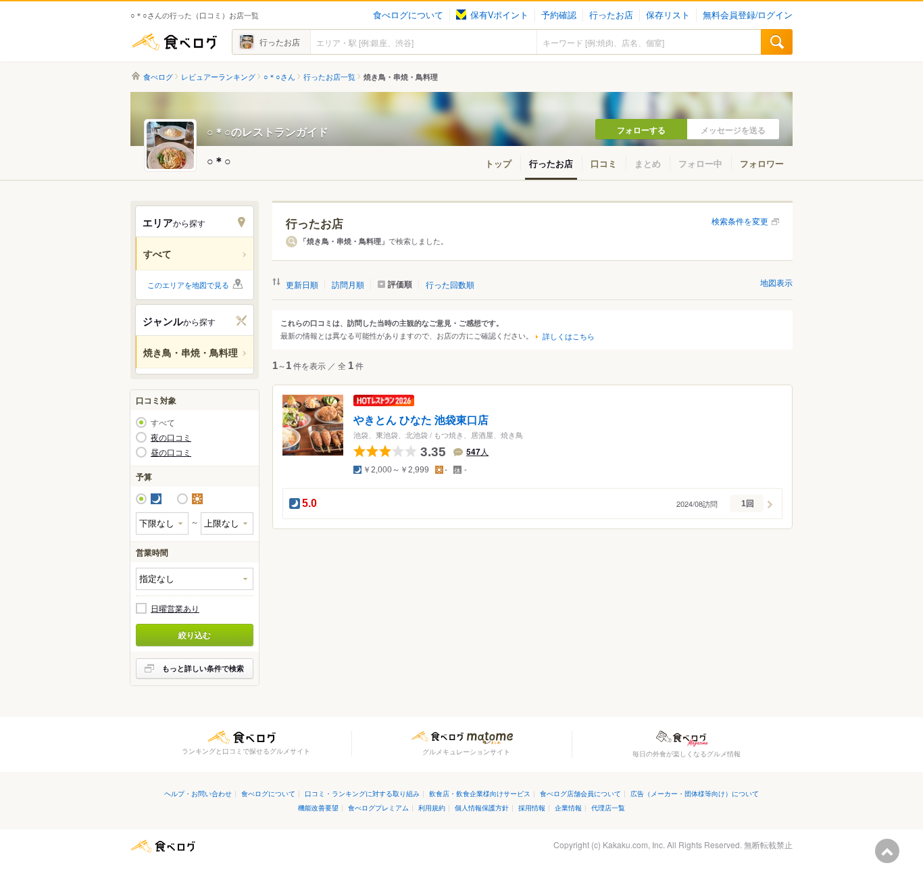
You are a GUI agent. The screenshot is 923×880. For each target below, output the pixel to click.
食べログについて (408, 15)
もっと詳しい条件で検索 (203, 668)
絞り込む (194, 635)
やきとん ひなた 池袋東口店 (421, 420)
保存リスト (668, 15)
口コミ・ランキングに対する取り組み (362, 793)
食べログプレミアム (378, 807)
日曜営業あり (175, 608)
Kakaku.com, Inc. (634, 844)
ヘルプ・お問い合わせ (198, 793)
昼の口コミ (171, 452)
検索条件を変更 (740, 220)
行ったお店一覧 (329, 77)
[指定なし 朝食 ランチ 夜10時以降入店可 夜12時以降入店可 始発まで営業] (194, 579)
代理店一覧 (608, 807)
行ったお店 (611, 15)
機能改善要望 (318, 807)
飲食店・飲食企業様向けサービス (479, 793)
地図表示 (776, 282)
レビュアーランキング (218, 77)
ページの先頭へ (887, 851)
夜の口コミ (171, 437)
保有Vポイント (499, 15)
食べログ (174, 42)
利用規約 (431, 807)
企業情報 (568, 807)
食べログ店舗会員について (580, 793)
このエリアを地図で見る (188, 284)
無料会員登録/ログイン (748, 15)
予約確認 (558, 15)
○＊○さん (279, 77)
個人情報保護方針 (482, 807)
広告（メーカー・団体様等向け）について (694, 793)
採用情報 (531, 807)
